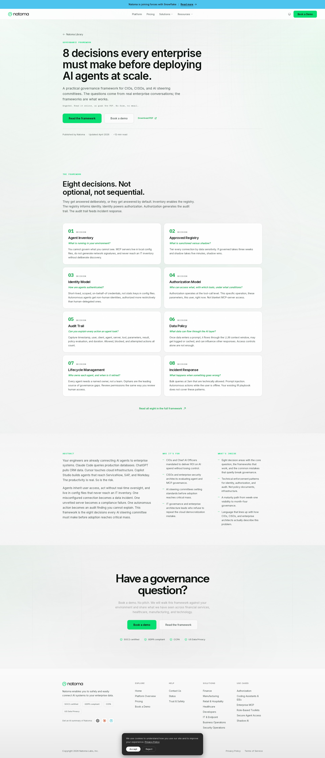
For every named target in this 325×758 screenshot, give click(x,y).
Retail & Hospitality (213, 701)
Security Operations (214, 727)
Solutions (164, 14)
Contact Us (175, 690)
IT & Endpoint (210, 717)
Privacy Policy (152, 742)
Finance (207, 690)
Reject (149, 749)
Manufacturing (211, 696)
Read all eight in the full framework (160, 408)
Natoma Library (74, 34)
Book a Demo (305, 14)
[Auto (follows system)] (289, 14)
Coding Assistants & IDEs (248, 698)
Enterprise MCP (245, 704)
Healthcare (209, 706)
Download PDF (145, 118)
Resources (184, 14)
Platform (137, 14)
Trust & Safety (177, 701)
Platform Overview (145, 696)
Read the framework (82, 118)
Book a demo (119, 118)
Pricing (151, 14)
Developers (209, 711)
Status (172, 696)
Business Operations (214, 722)
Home (138, 690)
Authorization (244, 690)
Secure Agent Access (249, 715)
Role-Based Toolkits (248, 710)
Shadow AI (243, 720)
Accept (133, 749)
